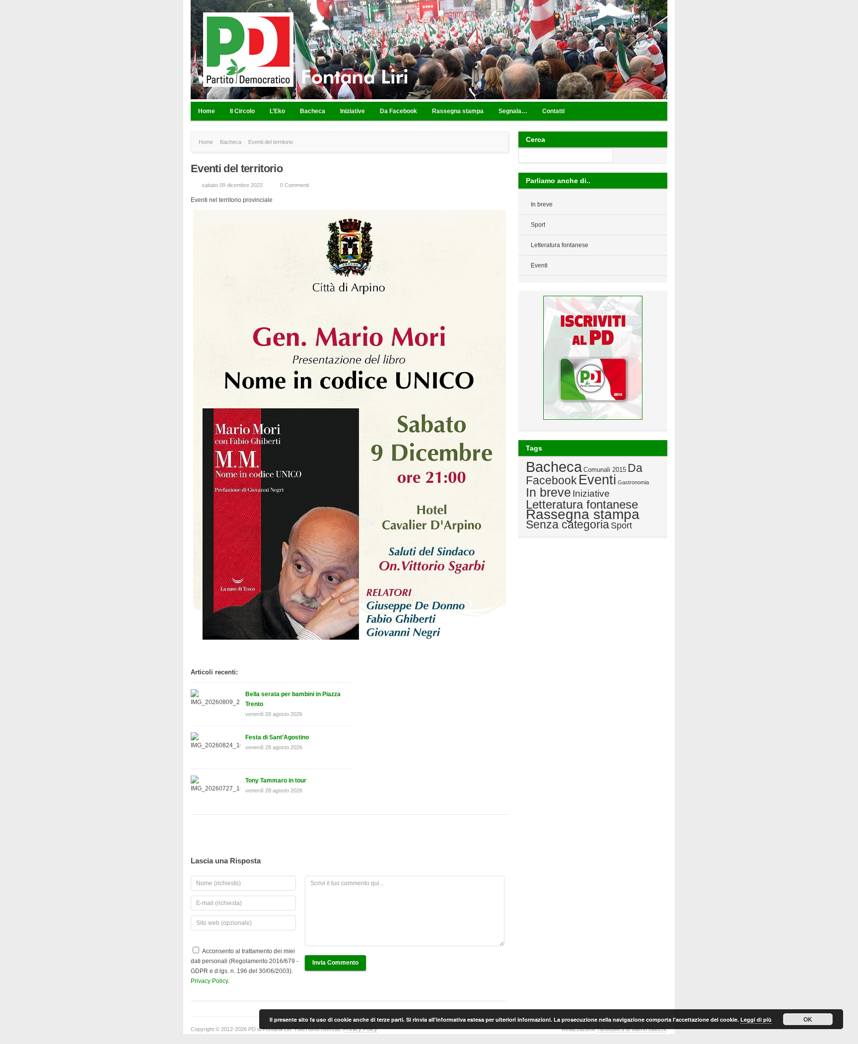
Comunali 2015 (604, 469)
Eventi (539, 265)
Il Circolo (242, 111)
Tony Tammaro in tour (275, 780)
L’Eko (277, 111)
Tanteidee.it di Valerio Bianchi (631, 1029)
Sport (538, 224)
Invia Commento (335, 962)
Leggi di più (756, 1019)
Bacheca (312, 111)
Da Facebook (398, 111)
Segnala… (513, 111)
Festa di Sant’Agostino (277, 737)
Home (206, 111)
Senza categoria (567, 524)
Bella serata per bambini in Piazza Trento (293, 699)
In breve (542, 204)
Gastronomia (633, 482)
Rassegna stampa (458, 111)
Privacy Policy (209, 981)
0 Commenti (294, 185)
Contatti (553, 111)
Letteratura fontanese (559, 245)
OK (807, 1019)
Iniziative (352, 111)
